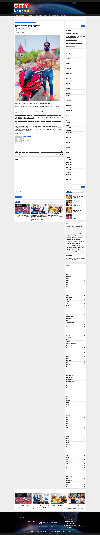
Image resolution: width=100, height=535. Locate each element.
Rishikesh (67, 438)
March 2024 (68, 125)
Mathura (67, 402)
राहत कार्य (74, 247)
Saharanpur (68, 444)
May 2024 (67, 120)
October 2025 (68, 78)
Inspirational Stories (69, 377)
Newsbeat (72, 226)
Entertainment (60, 15)
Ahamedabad (68, 272)
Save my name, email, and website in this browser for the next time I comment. (31, 189)
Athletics (67, 278)
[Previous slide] (83, 191)
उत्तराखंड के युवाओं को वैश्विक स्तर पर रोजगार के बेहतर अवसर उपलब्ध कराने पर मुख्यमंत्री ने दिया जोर (38, 217)
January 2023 (68, 159)
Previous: (27, 152)
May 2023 (67, 150)
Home (17, 15)
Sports (40, 15)
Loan (67, 396)
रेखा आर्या (79, 247)
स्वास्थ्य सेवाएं (69, 251)
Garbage (67, 339)
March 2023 (68, 154)
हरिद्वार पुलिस (77, 251)
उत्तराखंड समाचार (69, 232)
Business (36, 15)
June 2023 (68, 147)
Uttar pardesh (29, 15)
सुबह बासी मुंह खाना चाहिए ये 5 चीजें (53, 215)
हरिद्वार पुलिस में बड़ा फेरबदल (70, 46)
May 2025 (67, 90)
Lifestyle (67, 394)
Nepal (67, 421)
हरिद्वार (73, 251)
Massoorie (68, 400)
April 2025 (68, 93)
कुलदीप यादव (69, 233)
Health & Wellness (69, 364)
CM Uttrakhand (34, 212)
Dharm (26, 22)
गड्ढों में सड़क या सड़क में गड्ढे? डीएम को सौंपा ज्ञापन (74, 43)
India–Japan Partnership (70, 375)
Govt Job (67, 347)
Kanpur (67, 385)
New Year (67, 423)
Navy (67, 419)
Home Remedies (69, 368)
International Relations (70, 381)
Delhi (67, 312)
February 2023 (68, 157)
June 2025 (68, 88)
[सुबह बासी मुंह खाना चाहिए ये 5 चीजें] (55, 209)
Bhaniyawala (68, 286)
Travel (67, 467)
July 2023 (67, 145)
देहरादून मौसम (74, 237)
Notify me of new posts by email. (21, 193)
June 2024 (68, 117)
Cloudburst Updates (69, 297)
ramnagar (67, 436)
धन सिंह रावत (69, 239)
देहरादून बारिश (69, 237)
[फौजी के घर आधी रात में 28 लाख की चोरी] (22, 209)
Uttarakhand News (79, 226)
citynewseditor (18, 28)
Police (83, 199)
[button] (14, 15)
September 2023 (69, 140)
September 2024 (69, 110)
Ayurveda (50, 212)
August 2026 (68, 53)
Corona (67, 301)
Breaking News (17, 22)
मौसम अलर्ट (73, 245)
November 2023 (69, 135)
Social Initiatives (69, 451)
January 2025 (68, 100)
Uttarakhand (21, 15)
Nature (67, 417)
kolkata (67, 390)
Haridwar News (68, 360)
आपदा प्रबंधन (78, 228)
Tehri (67, 463)
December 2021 (68, 174)
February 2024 (68, 127)
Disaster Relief (68, 318)
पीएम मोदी (73, 239)
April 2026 (68, 63)
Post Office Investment (70, 434)
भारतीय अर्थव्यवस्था (69, 241)
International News (69, 379)
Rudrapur (67, 442)
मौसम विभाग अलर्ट (69, 247)
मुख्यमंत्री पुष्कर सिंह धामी (76, 243)
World (68, 228)
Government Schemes (70, 345)
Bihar (67, 291)
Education (54, 15)
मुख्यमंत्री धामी (69, 243)
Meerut (67, 404)
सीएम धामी (79, 249)
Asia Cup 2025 (68, 276)
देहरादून (76, 235)
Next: (52, 152)
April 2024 (68, 122)
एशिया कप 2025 (82, 232)
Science (67, 446)
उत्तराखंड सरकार (75, 232)
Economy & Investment (70, 322)
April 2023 (68, 152)
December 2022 (69, 162)
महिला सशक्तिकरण (81, 241)
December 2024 (69, 103)
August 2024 (68, 113)
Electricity (68, 328)
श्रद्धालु (83, 247)
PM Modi (67, 427)
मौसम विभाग (78, 245)
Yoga (67, 486)
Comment (17, 163)
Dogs (67, 320)
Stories (45, 15)
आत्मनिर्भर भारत (72, 228)
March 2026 (68, 66)
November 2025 (69, 76)
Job (66, 383)
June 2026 (68, 58)
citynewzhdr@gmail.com (18, 216)
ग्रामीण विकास (80, 233)
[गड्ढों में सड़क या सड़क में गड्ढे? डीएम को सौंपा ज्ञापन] (76, 498)
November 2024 (69, 105)
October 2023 (68, 137)
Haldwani (67, 352)
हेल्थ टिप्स (82, 251)
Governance (68, 341)
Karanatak (68, 387)
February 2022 (68, 169)
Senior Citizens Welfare (70, 448)
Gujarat (67, 350)
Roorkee (67, 440)
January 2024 (68, 130)
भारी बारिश (75, 241)
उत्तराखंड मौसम (81, 230)
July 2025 (67, 85)
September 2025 (69, 80)
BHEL (67, 289)
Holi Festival (68, 366)
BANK (67, 284)
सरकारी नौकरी (74, 249)
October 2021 (68, 179)
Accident (67, 267)
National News (68, 415)
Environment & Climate (70, 333)
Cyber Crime (22, 22)
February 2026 (68, 68)
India (67, 373)
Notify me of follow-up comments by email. (23, 191)
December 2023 (69, 132)
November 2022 (69, 164)
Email (16, 181)
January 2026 (68, 71)
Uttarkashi (68, 478)
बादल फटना (78, 239)
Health (49, 15)
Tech (67, 459)
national (67, 413)
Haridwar (29, 22)
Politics (67, 432)
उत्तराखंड (82, 228)
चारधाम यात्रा (72, 235)
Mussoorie (68, 406)
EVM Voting (68, 335)
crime (25, 211)
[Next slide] (84, 191)
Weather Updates (69, 480)
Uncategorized (68, 470)
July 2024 (67, 115)
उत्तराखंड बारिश (75, 230)
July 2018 (67, 182)
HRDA (67, 371)
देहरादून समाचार (80, 237)
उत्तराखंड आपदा (69, 230)
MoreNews (54, 533)
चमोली (68, 235)
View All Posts (28, 140)
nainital (67, 408)
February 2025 (68, 98)
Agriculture (68, 270)
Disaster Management (69, 316)
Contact (65, 15)
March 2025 (68, 95)
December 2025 (69, 73)
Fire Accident (68, 337)
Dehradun (67, 307)
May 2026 (67, 61)
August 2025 (68, 83)
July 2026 (67, 56)
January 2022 (68, 172)
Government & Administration (71, 343)
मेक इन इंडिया (69, 245)
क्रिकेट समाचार (74, 233)
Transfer (74, 200)
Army (16, 211)
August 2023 (68, 142)
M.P (66, 398)
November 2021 (68, 177)
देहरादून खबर (81, 235)
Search (67, 23)
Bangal (67, 282)
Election (67, 326)
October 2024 (68, 108)
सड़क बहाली (68, 249)
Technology (68, 461)
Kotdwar (67, 392)
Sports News (68, 455)
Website (16, 185)
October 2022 (68, 167)
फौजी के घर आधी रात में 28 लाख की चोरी (21, 215)
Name (16, 177)
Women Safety (68, 482)
